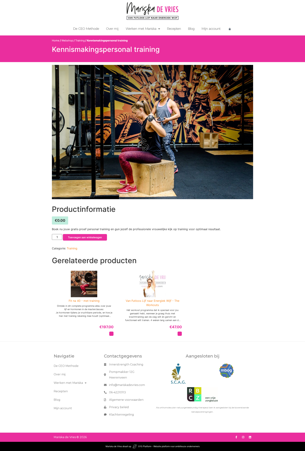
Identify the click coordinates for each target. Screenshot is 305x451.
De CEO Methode (86, 29)
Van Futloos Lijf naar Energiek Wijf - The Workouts (152, 303)
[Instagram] (243, 437)
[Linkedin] (250, 437)
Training (80, 40)
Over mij (112, 29)
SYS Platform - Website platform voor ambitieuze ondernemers (169, 446)
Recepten (174, 29)
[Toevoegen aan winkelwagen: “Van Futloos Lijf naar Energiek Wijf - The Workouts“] (180, 334)
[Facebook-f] (236, 437)
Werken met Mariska (141, 29)
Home (55, 40)
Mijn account (211, 29)
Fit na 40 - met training (84, 300)
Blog (191, 29)
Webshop (67, 40)
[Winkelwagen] (229, 28)
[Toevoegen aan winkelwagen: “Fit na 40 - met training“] (111, 334)
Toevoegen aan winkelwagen (85, 237)
